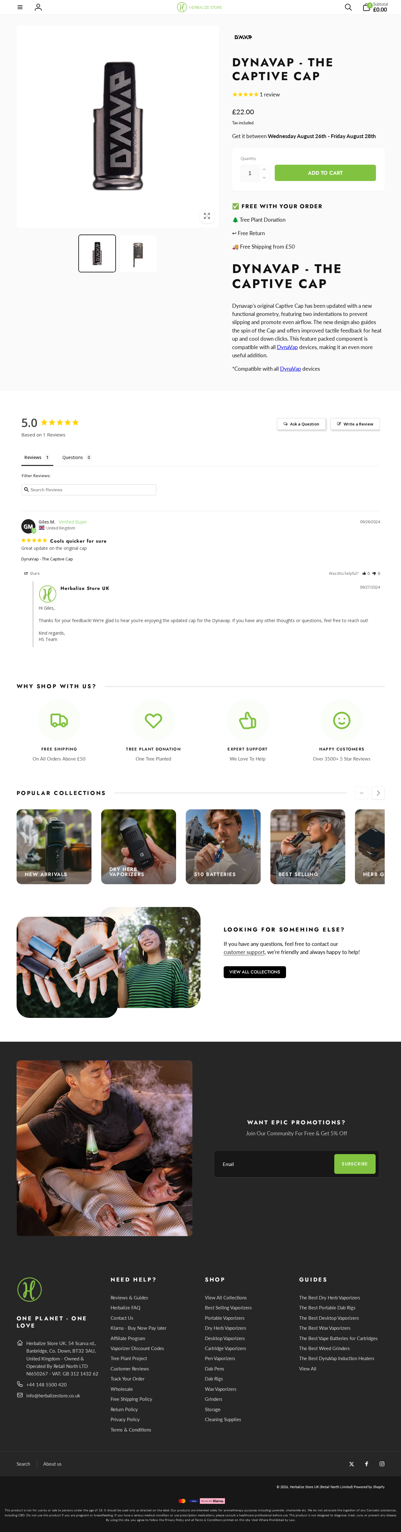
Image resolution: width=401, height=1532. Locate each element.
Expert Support (247, 749)
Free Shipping (59, 749)
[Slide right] (378, 793)
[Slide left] (361, 793)
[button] (20, 7)
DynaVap (287, 347)
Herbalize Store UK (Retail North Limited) (321, 1487)
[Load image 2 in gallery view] (138, 253)
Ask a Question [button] (304, 424)
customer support (244, 952)
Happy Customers (342, 749)
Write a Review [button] (358, 424)
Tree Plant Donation (153, 749)
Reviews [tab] (32, 457)
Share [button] (34, 573)
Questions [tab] (72, 457)
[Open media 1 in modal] (118, 126)
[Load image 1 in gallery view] (97, 253)
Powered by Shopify (369, 1487)
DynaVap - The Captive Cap (47, 559)
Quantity (248, 158)
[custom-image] (30, 1300)
